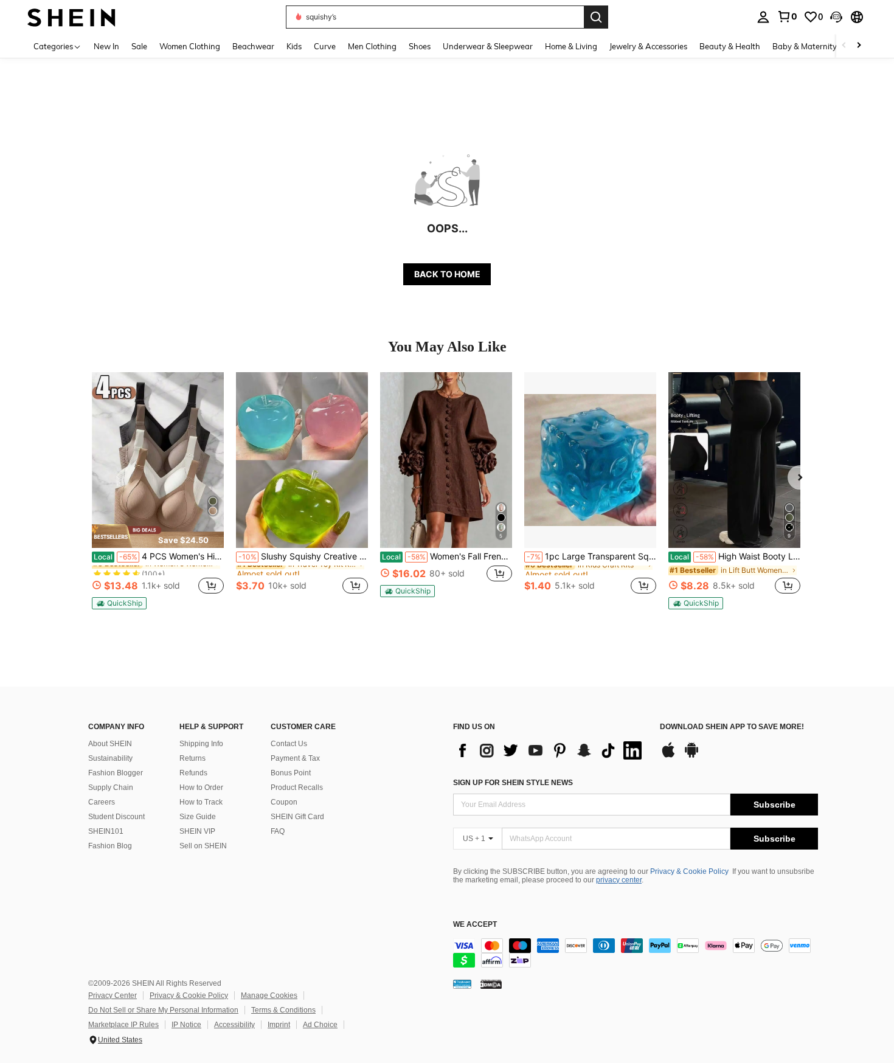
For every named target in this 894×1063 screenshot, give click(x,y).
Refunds (193, 773)
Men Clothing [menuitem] (372, 46)
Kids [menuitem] (294, 46)
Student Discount (116, 816)
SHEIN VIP (197, 831)
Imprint (279, 1024)
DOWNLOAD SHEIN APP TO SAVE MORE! (732, 727)
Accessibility (234, 1024)
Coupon (284, 802)
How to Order (201, 787)
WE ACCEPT (475, 925)
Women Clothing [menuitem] (189, 46)
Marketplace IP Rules (123, 1024)
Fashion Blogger (115, 773)
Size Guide (197, 816)
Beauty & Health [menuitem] (729, 46)
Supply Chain (110, 787)
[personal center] (763, 17)
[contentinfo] (635, 953)
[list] (550, 750)
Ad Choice (320, 1024)
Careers (101, 802)
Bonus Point (291, 773)
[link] (787, 16)
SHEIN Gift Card (297, 816)
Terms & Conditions (283, 1010)
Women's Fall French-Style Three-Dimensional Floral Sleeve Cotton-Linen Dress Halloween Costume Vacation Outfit (447, 556)
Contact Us (289, 743)
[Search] (596, 17)
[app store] (668, 756)
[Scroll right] (858, 46)
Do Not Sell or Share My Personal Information (163, 1010)
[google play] (691, 756)
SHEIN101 (105, 831)
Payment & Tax (295, 758)
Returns (192, 758)
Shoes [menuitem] (420, 46)
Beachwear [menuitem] (253, 46)
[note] (158, 535)
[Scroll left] (844, 46)
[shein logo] (71, 16)
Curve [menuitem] (325, 46)
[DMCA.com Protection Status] (491, 984)
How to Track (201, 802)
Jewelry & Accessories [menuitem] (648, 46)
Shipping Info (201, 743)
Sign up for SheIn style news (513, 782)
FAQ (278, 831)
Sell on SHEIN (203, 846)
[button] (836, 17)
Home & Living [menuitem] (571, 46)
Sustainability (110, 758)
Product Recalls (297, 787)
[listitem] (158, 490)
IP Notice (186, 1024)
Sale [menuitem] (139, 46)
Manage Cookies (269, 995)
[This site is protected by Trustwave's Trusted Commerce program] (462, 984)
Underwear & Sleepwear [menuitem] (488, 46)
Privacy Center (112, 995)
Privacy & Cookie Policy (689, 871)
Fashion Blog (110, 846)
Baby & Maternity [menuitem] (804, 46)
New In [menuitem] (106, 46)
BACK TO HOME (447, 274)
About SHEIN (110, 743)
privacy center (619, 880)
